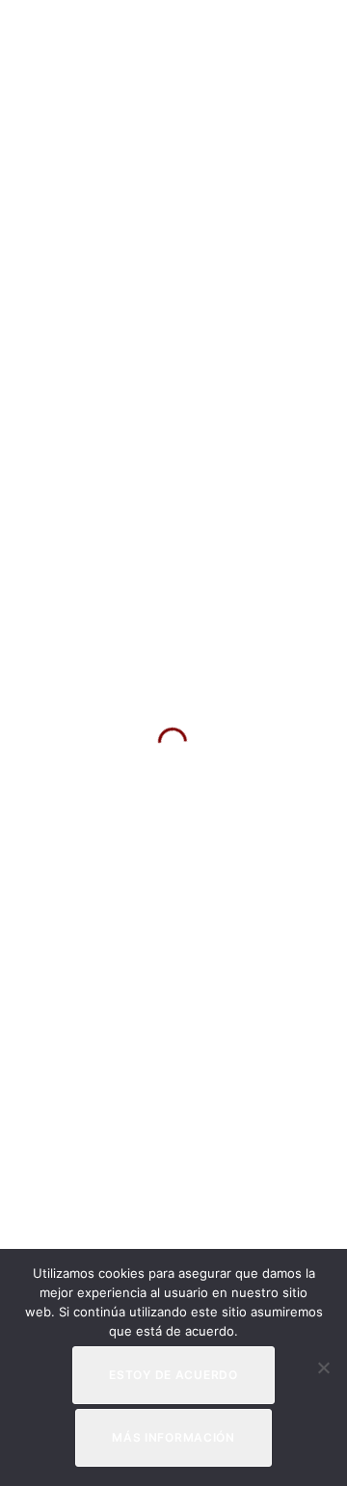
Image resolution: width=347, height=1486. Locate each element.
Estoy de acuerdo (173, 1374)
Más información (173, 1437)
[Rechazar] (323, 1367)
